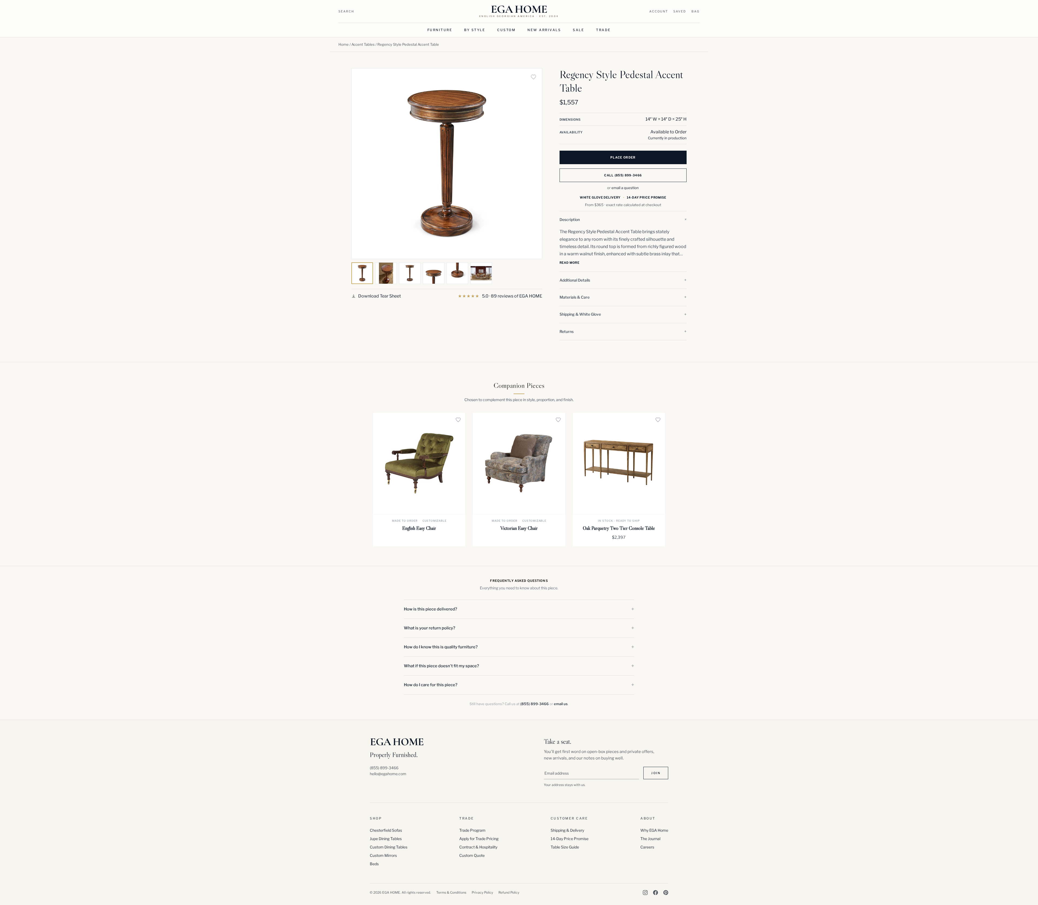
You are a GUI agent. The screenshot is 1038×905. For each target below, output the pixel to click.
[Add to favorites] (533, 76)
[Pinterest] (665, 892)
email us (561, 704)
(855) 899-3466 (534, 704)
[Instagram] (645, 892)
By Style (474, 30)
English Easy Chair (419, 528)
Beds (374, 863)
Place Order (623, 157)
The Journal (650, 838)
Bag (695, 11)
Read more (570, 263)
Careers (647, 847)
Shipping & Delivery (567, 830)
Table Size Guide (565, 847)
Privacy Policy (482, 892)
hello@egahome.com (388, 773)
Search (346, 11)
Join (655, 773)
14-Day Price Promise (569, 838)
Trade (603, 30)
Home (343, 44)
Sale (578, 30)
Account (658, 11)
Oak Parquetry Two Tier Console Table (619, 528)
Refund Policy (508, 892)
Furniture (440, 30)
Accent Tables (363, 44)
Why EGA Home (654, 830)
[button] (623, 219)
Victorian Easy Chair (519, 528)
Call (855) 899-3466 (623, 175)
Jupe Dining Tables (386, 838)
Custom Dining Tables (388, 847)
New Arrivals (544, 30)
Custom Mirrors (383, 855)
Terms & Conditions (451, 892)
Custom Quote (472, 855)
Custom (506, 30)
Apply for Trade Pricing (478, 838)
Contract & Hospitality (478, 847)
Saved (679, 11)
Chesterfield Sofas (386, 830)
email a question (625, 188)
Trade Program (472, 830)
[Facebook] (655, 892)
